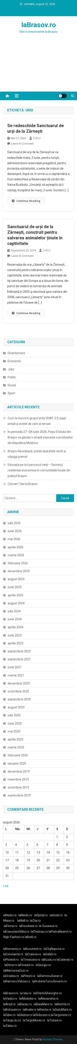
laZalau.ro (10, 1025)
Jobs (11, 369)
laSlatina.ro (24, 1015)
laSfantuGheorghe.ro (47, 993)
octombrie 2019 (18, 787)
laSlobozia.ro (41, 1015)
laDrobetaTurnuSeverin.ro (49, 981)
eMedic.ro (9, 915)
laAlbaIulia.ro (27, 998)
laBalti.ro (31, 937)
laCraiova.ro (33, 954)
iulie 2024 (14, 611)
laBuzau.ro (49, 959)
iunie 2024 (15, 619)
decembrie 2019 (19, 771)
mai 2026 (14, 539)
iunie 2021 (15, 667)
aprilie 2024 (15, 627)
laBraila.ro (29, 1009)
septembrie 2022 (19, 651)
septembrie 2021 (19, 659)
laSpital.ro (41, 915)
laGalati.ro (49, 954)
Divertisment (16, 353)
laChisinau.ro (39, 931)
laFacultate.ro (28, 926)
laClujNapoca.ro (54, 949)
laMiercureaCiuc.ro (15, 970)
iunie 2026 (15, 531)
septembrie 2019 (19, 795)
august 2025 (16, 579)
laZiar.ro (35, 920)
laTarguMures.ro (34, 1020)
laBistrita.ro (62, 1004)
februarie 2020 (18, 755)
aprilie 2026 (15, 547)
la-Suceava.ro (48, 926)
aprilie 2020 (15, 739)
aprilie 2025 (15, 595)
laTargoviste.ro (61, 1015)
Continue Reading (28, 201)
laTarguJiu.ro (13, 1020)
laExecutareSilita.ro (16, 931)
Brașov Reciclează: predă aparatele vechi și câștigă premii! (37, 453)
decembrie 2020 (19, 683)
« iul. (6, 886)
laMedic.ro (25, 915)
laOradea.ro (11, 976)
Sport (11, 393)
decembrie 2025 (19, 571)
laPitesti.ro (28, 976)
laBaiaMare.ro (43, 1004)
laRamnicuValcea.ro (16, 981)
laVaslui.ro (11, 998)
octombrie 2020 (18, 691)
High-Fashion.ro (13, 937)
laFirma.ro (10, 926)
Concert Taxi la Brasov (23, 484)
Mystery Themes (53, 1039)
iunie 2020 (15, 723)
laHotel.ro (56, 915)
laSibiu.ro (9, 1015)
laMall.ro (23, 920)
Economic (14, 361)
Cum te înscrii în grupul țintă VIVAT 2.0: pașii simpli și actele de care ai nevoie (37, 420)
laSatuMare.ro (62, 1009)
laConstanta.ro (13, 954)
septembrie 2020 (19, 699)
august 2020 (16, 707)
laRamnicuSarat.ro (49, 976)
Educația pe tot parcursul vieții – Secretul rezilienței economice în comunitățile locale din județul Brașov (39, 470)
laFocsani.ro (26, 965)
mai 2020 (14, 731)
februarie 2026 (18, 563)
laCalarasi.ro (65, 959)
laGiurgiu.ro (44, 965)
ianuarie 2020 (17, 763)
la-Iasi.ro (25, 993)
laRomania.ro (12, 949)
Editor (37, 138)
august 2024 (16, 603)
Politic (12, 377)
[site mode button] (62, 96)
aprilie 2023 (15, 643)
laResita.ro (44, 1009)
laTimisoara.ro (30, 959)
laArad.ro (9, 1004)
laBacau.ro (25, 1004)
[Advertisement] (38, 67)
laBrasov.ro (38, 25)
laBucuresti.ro (32, 949)
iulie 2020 (14, 715)
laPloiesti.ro (11, 959)
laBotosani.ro (12, 1009)
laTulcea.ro (54, 1020)
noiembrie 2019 (18, 779)
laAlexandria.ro (48, 998)
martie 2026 (16, 555)
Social (12, 385)
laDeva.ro (10, 965)
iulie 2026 (14, 523)
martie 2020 (16, 747)
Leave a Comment (22, 143)
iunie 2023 (15, 635)
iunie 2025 (15, 587)
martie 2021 (16, 675)
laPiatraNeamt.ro (60, 931)
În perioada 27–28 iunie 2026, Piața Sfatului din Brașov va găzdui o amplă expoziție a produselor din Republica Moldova (40, 437)
